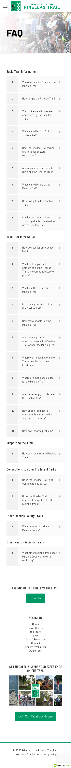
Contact (35, 643)
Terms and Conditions (27, 754)
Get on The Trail (35, 628)
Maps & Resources (35, 639)
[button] (35, 84)
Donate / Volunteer (35, 646)
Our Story (35, 631)
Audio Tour (35, 650)
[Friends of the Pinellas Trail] (35, 6)
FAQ (35, 635)
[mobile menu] (5, 6)
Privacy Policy (48, 754)
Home (35, 624)
